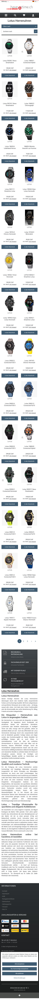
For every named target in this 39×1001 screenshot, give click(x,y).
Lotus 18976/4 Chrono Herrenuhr (10, 233)
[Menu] (6, 15)
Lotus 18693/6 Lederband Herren (10, 147)
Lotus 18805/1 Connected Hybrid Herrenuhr (29, 62)
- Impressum (5, 893)
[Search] (15, 15)
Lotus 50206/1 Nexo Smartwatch (9, 62)
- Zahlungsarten (6, 904)
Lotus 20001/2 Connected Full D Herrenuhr (10, 576)
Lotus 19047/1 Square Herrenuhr (10, 619)
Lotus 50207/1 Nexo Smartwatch (29, 490)
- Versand (4, 907)
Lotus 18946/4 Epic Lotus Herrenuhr (29, 576)
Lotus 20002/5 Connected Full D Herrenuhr (29, 533)
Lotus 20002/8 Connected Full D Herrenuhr (10, 447)
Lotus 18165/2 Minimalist (29, 233)
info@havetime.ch (11, 946)
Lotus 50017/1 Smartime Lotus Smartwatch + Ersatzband (9, 190)
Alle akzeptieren (19, 964)
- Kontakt (4, 891)
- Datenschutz (6, 901)
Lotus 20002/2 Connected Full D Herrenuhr (10, 361)
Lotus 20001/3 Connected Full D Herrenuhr (29, 404)
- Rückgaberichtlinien (8, 899)
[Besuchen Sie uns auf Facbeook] (26, 988)
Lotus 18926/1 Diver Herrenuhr (9, 276)
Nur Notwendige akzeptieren (19, 969)
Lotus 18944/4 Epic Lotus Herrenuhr (29, 190)
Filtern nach (6, 26)
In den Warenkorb (10, 75)
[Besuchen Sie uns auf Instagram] (28, 988)
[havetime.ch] (19, 8)
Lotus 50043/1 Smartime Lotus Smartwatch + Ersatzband (29, 319)
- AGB (3, 896)
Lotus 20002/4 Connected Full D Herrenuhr (10, 404)
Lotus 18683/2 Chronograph (29, 104)
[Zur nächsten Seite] (32, 641)
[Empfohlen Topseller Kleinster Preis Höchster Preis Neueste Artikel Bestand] (20, 31)
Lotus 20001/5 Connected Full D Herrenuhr (10, 533)
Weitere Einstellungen (19, 978)
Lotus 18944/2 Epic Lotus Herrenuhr (9, 319)
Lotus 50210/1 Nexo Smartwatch (9, 104)
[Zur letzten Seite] (36, 641)
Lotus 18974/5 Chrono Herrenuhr (29, 361)
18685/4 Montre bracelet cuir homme (29, 147)
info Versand (12, 70)
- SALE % (4, 909)
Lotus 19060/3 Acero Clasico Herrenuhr (29, 619)
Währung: (4, 1)
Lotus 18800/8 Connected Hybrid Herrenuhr (29, 447)
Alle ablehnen (19, 973)
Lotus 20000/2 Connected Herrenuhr (10, 490)
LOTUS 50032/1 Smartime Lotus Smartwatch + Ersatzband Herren (29, 276)
